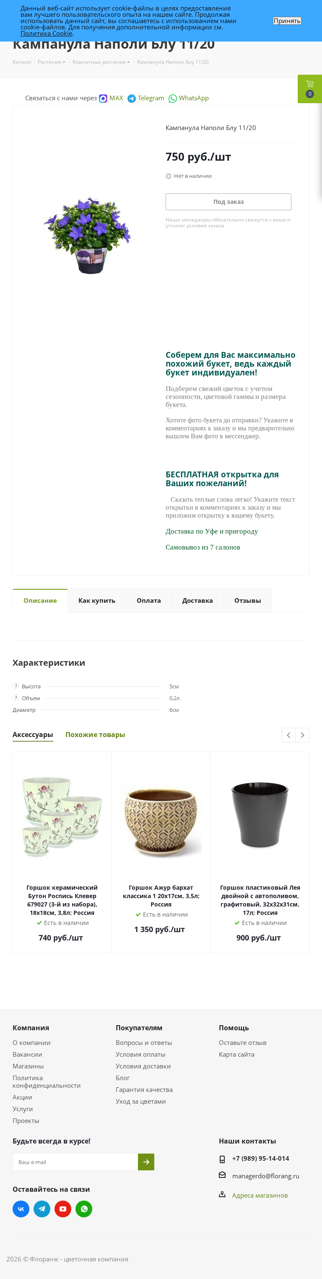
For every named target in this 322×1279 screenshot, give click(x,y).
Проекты (26, 1120)
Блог (123, 1077)
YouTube (63, 1209)
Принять (287, 21)
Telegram (151, 98)
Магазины (28, 1066)
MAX (116, 98)
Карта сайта (236, 1054)
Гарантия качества (144, 1089)
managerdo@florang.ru (265, 1176)
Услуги (23, 1108)
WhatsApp (194, 98)
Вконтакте (21, 1209)
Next (302, 735)
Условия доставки (143, 1066)
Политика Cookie (46, 33)
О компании (32, 1042)
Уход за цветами (141, 1101)
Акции (22, 1097)
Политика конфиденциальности (47, 1081)
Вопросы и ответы (144, 1042)
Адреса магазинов (260, 1195)
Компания (31, 1027)
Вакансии (27, 1054)
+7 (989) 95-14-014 (260, 1158)
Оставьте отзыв (243, 1042)
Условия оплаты (141, 1054)
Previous (289, 735)
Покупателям (139, 1027)
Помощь (234, 1027)
